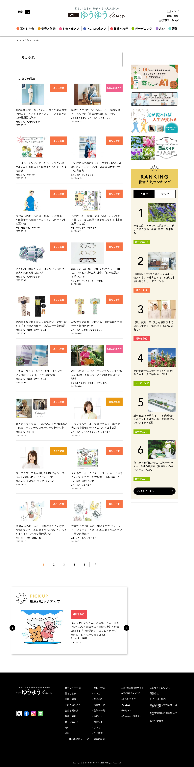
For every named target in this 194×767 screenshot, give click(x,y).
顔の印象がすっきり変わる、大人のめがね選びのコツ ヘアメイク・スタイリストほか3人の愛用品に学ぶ (41, 114)
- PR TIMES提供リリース (76, 739)
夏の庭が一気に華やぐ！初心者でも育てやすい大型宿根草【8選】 (153, 372)
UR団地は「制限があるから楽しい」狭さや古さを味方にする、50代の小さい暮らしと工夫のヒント (154, 278)
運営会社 (154, 693)
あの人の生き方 (114, 88)
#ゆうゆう (31, 175)
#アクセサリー (105, 118)
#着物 (29, 330)
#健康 (84, 638)
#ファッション (33, 122)
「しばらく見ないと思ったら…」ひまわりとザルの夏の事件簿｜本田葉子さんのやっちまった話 (41, 167)
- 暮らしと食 (70, 693)
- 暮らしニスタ (128, 699)
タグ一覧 (26, 40)
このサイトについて (160, 688)
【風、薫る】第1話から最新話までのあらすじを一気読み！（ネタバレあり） (153, 326)
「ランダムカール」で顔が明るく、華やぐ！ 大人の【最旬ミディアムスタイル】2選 (96, 426)
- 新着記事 (97, 722)
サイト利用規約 (158, 699)
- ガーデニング (71, 722)
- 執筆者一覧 (98, 705)
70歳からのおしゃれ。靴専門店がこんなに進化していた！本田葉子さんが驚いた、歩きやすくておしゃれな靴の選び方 (41, 530)
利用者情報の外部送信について (163, 714)
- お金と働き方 (71, 710)
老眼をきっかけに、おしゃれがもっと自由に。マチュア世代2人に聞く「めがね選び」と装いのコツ (96, 272)
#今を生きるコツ (78, 118)
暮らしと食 (58, 88)
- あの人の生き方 (72, 705)
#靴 (17, 228)
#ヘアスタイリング (90, 432)
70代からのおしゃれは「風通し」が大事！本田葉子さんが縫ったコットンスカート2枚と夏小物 (41, 220)
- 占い (66, 727)
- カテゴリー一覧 (72, 688)
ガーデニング (142, 242)
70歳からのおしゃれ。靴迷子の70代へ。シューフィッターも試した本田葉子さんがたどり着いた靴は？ (96, 530)
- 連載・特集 (98, 688)
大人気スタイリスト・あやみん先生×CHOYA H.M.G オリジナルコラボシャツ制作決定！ (41, 426)
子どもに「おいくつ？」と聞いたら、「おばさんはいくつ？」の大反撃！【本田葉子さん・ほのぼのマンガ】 (96, 477)
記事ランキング (170, 20)
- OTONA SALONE (130, 693)
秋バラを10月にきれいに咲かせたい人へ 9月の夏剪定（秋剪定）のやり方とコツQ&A (154, 466)
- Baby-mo (126, 710)
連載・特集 (172, 16)
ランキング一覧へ (145, 491)
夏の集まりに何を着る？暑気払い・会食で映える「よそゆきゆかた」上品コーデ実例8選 (41, 324)
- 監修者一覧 (98, 710)
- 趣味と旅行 (70, 716)
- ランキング (98, 727)
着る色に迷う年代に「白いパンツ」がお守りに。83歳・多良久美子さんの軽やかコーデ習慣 (96, 375)
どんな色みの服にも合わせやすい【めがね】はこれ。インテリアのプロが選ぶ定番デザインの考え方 (96, 167)
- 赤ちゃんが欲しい (130, 716)
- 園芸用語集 (98, 739)
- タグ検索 (97, 733)
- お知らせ (97, 716)
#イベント (75, 638)
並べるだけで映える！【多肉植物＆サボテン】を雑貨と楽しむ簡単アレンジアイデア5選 (153, 419)
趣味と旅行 (79, 614)
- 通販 (66, 733)
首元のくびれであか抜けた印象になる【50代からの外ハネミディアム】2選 (40, 475)
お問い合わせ (156, 721)
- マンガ (96, 693)
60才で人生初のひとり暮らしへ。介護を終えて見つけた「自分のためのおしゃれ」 (95, 112)
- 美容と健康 (70, 699)
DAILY (144, 194)
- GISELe (125, 705)
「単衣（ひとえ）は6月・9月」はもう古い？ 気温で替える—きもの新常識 (39, 373)
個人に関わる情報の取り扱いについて (163, 706)
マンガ (175, 11)
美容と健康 (114, 402)
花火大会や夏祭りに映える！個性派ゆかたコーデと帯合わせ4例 (96, 324)
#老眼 (100, 281)
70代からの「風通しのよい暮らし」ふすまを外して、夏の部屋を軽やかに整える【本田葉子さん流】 (96, 220)
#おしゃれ (20, 122)
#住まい (91, 383)
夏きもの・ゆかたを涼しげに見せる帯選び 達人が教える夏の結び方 (41, 270)
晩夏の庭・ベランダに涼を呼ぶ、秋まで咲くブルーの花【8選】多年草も (153, 229)
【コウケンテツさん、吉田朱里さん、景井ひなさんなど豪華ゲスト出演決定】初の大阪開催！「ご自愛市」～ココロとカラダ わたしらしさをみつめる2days (95, 628)
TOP (17, 40)
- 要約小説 (97, 699)
